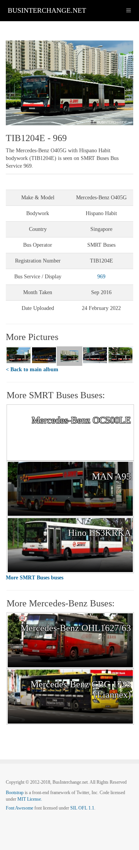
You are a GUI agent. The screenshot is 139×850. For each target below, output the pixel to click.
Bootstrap (15, 792)
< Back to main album (32, 369)
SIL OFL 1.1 (82, 808)
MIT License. (29, 799)
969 (101, 276)
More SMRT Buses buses (34, 578)
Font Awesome (19, 808)
